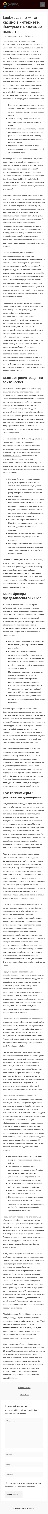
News (21, 36)
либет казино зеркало (12, 456)
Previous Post (24, 1387)
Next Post (24, 1394)
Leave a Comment (10, 36)
